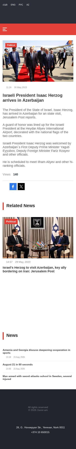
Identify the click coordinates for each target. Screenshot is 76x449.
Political (11, 45)
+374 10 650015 (40, 432)
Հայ (5, 5)
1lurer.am (42, 410)
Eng (13, 5)
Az (28, 5)
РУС (21, 5)
